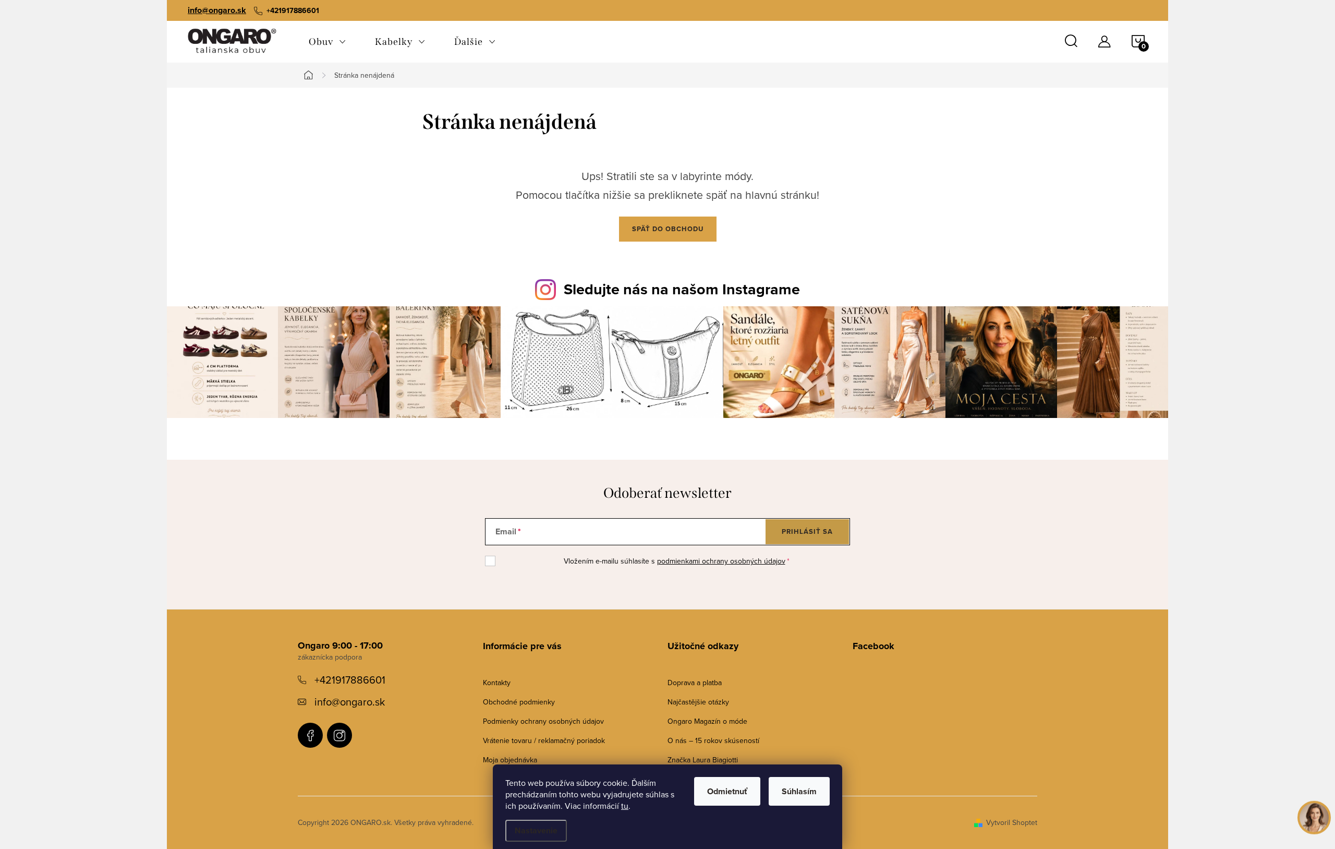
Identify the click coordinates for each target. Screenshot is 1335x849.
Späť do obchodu (667, 229)
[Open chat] (1314, 818)
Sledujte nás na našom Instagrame (682, 289)
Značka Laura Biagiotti (703, 759)
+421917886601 (349, 679)
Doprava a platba (695, 682)
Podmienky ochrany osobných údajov (543, 721)
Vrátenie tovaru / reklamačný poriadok (544, 740)
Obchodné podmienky (519, 702)
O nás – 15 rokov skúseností (713, 740)
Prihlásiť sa (807, 531)
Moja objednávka (510, 760)
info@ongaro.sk (217, 10)
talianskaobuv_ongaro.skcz (339, 735)
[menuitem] (327, 42)
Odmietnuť (727, 791)
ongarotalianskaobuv (310, 735)
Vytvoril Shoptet (1011, 822)
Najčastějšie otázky (698, 702)
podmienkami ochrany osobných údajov (721, 561)
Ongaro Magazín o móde (707, 721)
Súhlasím (799, 791)
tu (624, 805)
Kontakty (497, 682)
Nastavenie (536, 830)
